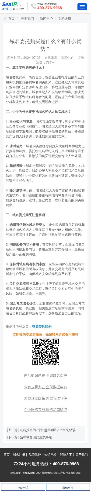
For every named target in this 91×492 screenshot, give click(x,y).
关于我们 (27, 18)
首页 (11, 18)
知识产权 (50, 454)
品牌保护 (35, 454)
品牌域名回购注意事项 (36, 437)
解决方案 (66, 454)
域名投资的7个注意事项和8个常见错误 (48, 429)
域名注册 (19, 454)
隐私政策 (15, 472)
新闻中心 (46, 18)
